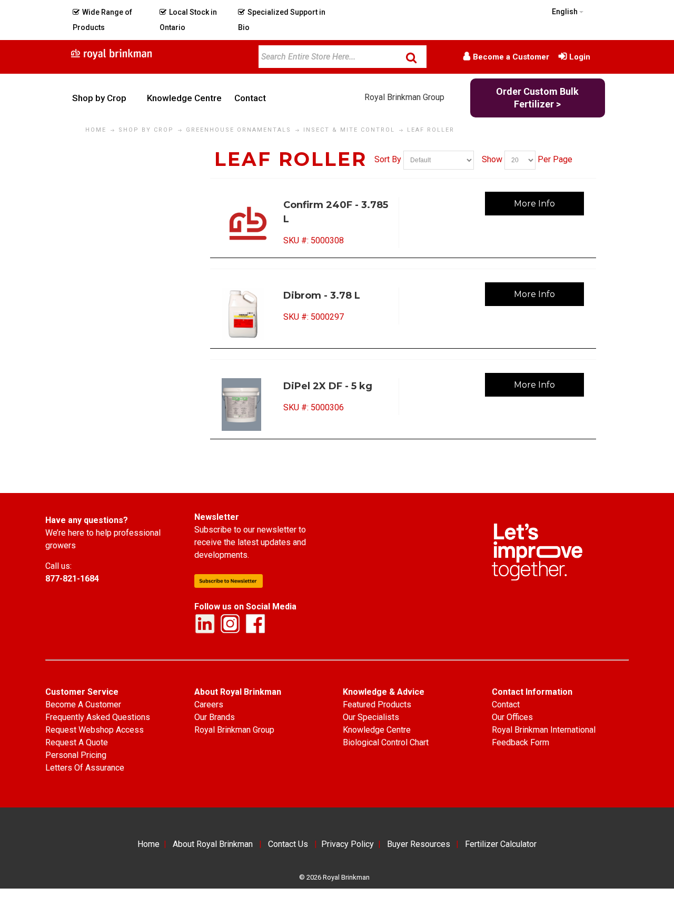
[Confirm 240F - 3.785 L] (249, 223)
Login (579, 57)
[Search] (411, 57)
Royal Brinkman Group (404, 97)
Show (492, 159)
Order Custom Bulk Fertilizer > (537, 98)
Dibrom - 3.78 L (321, 295)
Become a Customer (511, 57)
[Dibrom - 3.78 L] (249, 314)
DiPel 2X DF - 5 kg (327, 386)
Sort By (387, 159)
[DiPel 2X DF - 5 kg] (249, 404)
